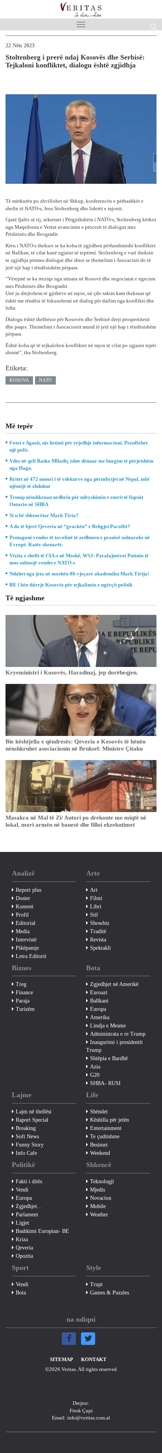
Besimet (99, 1145)
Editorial (25, 923)
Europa (98, 1009)
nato (45, 380)
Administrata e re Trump (117, 1034)
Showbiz (99, 923)
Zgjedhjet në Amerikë (114, 984)
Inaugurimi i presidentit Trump (114, 1046)
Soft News (27, 1136)
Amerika (99, 1017)
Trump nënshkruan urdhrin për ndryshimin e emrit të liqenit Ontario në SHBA (76, 500)
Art (94, 890)
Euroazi (98, 992)
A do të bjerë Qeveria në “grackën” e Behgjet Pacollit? (69, 526)
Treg (21, 984)
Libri (95, 907)
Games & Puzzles (109, 1293)
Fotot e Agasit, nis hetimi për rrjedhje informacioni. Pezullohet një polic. (78, 446)
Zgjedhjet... (29, 1206)
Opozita (24, 1256)
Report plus (28, 890)
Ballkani (99, 1001)
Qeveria (24, 1248)
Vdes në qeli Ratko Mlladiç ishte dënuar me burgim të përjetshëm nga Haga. (81, 464)
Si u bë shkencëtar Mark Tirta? (44, 515)
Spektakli (100, 948)
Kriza (22, 1239)
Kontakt (94, 1359)
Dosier (23, 898)
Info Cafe (26, 1153)
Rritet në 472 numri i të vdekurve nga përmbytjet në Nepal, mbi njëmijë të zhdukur (79, 482)
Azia (95, 1067)
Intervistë (26, 940)
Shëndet (99, 1112)
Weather (99, 1215)
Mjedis (97, 1190)
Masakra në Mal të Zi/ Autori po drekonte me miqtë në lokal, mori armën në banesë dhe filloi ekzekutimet (76, 821)
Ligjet (22, 1223)
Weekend (100, 1153)
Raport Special (32, 1120)
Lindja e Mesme (108, 1026)
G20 (94, 1075)
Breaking (26, 1128)
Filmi (96, 898)
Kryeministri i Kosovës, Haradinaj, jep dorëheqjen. (72, 672)
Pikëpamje (27, 948)
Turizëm (25, 1009)
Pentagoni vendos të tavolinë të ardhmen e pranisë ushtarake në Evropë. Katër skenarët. (79, 540)
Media (22, 931)
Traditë (98, 931)
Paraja (22, 1001)
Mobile (98, 1206)
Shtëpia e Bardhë (109, 1058)
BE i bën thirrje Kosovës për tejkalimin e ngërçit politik (71, 585)
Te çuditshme (105, 1136)
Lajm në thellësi (34, 1112)
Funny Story (30, 1145)
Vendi (22, 1190)
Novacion (100, 1198)
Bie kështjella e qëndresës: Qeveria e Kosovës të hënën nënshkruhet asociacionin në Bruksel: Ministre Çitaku (75, 745)
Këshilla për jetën (109, 1120)
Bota (21, 1293)
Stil (94, 915)
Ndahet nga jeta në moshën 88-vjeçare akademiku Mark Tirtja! (79, 574)
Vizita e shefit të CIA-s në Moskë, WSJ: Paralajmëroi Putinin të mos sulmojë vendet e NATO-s (79, 559)
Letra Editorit (31, 956)
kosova (19, 380)
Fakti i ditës (29, 1181)
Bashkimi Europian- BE (42, 1231)
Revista (98, 940)
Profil (22, 915)
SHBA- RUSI (105, 1083)
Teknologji (102, 1181)
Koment (24, 907)
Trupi (96, 1284)
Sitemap (61, 1359)
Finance (24, 992)
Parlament (27, 1215)
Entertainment (106, 1128)
